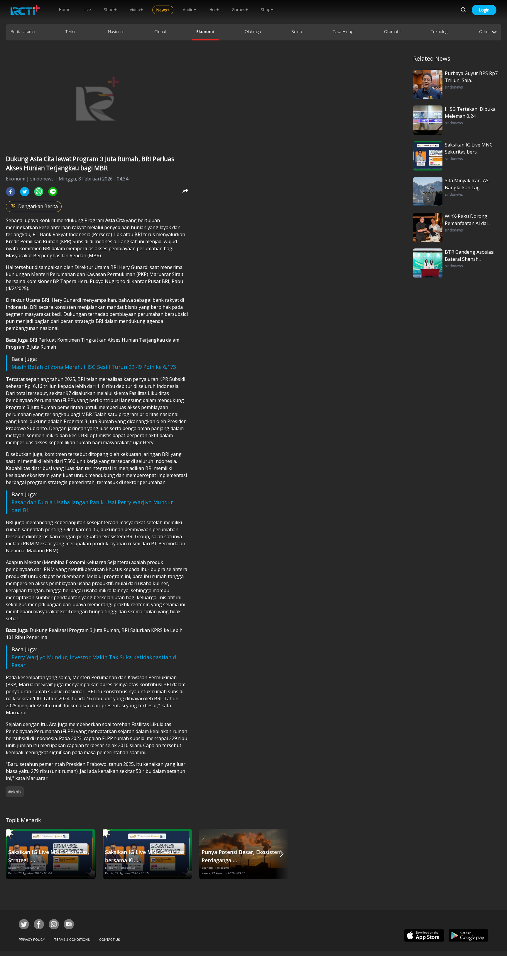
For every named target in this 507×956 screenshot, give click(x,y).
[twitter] (24, 191)
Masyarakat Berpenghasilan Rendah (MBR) (53, 255)
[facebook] (10, 191)
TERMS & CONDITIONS (72, 939)
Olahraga (253, 31)
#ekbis (14, 792)
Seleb (297, 31)
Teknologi (439, 31)
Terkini (71, 31)
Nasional (116, 31)
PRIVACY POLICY (32, 939)
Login (484, 10)
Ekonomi (205, 31)
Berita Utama (23, 31)
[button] (281, 854)
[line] (53, 191)
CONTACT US (109, 939)
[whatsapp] (38, 191)
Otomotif (392, 31)
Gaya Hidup (342, 31)
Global (160, 31)
